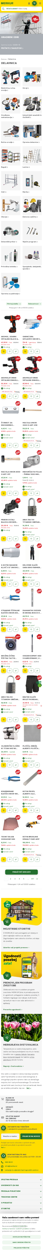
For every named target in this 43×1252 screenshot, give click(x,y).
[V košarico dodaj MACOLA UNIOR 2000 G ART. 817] (3, 493)
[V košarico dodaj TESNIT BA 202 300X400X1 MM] (3, 859)
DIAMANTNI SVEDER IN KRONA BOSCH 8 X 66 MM (32, 613)
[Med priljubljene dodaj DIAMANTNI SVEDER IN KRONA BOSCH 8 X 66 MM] (31, 629)
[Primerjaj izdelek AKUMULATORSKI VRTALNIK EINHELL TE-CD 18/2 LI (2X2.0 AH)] (37, 396)
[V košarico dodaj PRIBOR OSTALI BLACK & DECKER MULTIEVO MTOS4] (3, 538)
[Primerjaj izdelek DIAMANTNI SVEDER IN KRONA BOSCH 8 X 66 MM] (37, 629)
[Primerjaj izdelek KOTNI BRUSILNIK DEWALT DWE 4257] (37, 859)
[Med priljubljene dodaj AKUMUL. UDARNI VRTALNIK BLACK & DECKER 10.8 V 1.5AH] (9, 351)
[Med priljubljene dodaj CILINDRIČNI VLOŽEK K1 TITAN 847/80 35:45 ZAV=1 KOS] (9, 765)
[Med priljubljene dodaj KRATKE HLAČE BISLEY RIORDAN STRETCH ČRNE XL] (31, 719)
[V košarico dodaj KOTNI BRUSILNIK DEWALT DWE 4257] (25, 859)
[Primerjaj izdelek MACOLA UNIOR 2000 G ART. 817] (15, 493)
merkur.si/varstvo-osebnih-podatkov (16, 1229)
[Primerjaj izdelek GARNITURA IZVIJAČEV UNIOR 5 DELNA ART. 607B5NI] (37, 351)
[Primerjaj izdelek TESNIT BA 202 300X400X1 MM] (15, 859)
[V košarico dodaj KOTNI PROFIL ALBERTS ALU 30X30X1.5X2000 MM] (25, 810)
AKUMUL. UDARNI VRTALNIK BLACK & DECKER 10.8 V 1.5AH (10, 339)
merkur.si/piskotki (19, 1226)
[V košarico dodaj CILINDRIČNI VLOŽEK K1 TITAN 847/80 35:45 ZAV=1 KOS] (3, 765)
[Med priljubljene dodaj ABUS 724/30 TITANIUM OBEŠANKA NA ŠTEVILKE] (31, 538)
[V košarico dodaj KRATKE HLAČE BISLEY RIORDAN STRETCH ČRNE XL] (25, 719)
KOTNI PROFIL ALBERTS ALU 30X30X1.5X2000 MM (32, 794)
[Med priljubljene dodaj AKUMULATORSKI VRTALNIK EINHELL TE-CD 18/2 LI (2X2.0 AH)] (31, 396)
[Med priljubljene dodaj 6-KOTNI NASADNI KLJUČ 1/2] (9, 584)
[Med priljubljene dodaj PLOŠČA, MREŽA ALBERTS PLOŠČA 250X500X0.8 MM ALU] (31, 765)
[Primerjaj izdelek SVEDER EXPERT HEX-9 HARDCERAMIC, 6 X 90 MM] (37, 670)
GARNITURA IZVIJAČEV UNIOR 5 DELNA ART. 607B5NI (32, 339)
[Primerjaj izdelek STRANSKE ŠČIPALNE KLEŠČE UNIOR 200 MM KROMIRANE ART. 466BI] (15, 629)
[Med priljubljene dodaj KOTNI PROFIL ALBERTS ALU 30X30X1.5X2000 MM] (31, 810)
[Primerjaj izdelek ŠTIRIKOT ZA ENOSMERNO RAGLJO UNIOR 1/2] (15, 445)
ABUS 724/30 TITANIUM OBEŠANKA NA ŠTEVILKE (32, 522)
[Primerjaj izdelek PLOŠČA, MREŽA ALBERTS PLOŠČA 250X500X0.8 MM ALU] (37, 765)
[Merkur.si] (7, 3)
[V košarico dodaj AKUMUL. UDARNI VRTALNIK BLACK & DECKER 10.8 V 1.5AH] (3, 351)
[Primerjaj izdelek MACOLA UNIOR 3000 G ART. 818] (37, 445)
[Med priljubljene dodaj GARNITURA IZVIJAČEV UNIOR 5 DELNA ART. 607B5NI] (31, 351)
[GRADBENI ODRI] (21, 33)
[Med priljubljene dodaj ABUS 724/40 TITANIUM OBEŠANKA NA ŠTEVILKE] (9, 719)
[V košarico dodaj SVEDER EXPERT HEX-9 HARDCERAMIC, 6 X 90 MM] (25, 670)
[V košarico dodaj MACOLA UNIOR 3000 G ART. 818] (25, 445)
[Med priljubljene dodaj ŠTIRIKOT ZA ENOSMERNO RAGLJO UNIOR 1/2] (9, 445)
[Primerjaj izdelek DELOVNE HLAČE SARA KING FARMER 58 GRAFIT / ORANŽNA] (37, 584)
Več (28, 1088)
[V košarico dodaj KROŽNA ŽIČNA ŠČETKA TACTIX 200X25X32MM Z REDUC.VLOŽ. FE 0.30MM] (3, 670)
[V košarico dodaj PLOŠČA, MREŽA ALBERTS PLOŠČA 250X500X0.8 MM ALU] (25, 765)
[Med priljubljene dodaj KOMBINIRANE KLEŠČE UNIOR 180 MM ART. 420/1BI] (9, 810)
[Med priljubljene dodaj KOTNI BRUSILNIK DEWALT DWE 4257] (31, 859)
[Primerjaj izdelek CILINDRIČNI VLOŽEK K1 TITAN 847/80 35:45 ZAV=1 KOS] (15, 765)
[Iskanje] (3, 9)
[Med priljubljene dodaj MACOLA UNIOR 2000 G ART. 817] (9, 493)
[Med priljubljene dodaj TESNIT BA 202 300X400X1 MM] (9, 859)
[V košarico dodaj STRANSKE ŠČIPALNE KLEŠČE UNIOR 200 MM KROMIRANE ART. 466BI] (3, 629)
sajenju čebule (21, 1054)
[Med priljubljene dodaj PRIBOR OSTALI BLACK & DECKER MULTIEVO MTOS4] (9, 538)
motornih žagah (13, 1057)
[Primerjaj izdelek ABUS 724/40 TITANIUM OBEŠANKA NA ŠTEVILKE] (15, 719)
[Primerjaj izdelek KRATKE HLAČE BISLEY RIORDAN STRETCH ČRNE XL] (37, 719)
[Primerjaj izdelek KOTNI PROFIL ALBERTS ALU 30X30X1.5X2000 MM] (37, 810)
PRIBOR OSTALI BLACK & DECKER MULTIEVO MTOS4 (9, 522)
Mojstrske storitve (16, 929)
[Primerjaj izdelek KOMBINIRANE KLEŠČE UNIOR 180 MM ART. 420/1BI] (15, 810)
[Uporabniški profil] (29, 3)
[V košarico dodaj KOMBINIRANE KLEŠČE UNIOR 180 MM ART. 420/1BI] (3, 810)
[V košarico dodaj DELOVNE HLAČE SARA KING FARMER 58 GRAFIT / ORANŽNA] (25, 584)
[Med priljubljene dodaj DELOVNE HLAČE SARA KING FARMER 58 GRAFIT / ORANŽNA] (31, 584)
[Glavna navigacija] (40, 3)
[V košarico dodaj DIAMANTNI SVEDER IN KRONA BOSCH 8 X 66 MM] (25, 629)
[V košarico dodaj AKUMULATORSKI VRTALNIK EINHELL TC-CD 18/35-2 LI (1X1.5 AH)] (3, 396)
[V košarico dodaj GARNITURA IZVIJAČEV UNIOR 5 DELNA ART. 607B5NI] (25, 351)
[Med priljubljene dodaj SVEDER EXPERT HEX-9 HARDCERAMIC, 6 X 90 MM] (31, 670)
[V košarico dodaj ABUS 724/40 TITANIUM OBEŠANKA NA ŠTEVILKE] (3, 719)
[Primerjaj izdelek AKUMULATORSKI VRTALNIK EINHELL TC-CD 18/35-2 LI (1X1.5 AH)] (15, 396)
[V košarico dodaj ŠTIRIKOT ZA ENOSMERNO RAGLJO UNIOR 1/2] (3, 445)
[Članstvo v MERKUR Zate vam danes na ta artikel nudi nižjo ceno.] (39, 684)
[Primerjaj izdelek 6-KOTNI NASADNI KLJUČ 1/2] (15, 584)
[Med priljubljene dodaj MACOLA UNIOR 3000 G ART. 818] (31, 445)
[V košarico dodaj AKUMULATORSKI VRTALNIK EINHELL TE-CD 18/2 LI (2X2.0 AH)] (25, 396)
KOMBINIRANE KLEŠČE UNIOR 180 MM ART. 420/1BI (9, 794)
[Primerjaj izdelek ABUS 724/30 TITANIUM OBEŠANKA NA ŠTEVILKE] (37, 538)
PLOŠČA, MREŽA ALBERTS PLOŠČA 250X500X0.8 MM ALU (32, 748)
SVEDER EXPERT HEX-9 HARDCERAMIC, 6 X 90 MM (32, 658)
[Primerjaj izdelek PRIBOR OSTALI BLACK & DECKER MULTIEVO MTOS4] (15, 538)
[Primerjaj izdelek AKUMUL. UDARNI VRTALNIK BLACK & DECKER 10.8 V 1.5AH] (15, 351)
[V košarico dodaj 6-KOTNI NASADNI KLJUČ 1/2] (3, 584)
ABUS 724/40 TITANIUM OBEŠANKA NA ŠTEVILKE (10, 699)
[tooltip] (27, 480)
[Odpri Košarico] (34, 3)
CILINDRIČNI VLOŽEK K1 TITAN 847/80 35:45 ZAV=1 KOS (10, 748)
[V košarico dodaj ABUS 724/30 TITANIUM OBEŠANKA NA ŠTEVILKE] (25, 538)
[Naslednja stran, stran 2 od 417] (37, 879)
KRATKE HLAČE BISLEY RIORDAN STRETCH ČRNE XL (31, 699)
